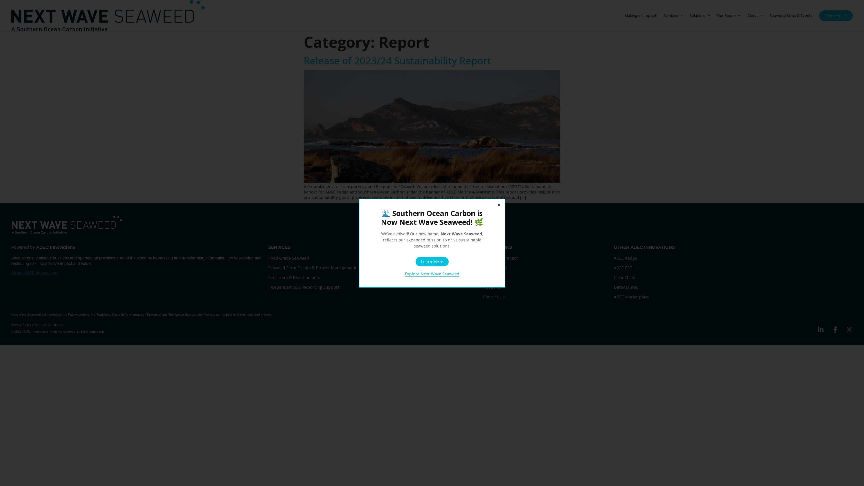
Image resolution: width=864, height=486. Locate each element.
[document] (432, 243)
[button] (499, 205)
